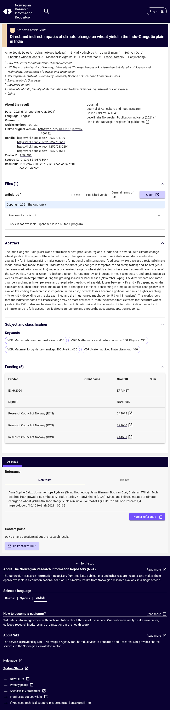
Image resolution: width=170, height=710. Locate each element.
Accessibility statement (25, 691)
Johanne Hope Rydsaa (50, 52)
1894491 (26, 155)
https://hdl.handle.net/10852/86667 (41, 142)
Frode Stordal (113, 57)
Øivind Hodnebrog (82, 52)
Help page (10, 660)
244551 (122, 437)
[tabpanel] (85, 499)
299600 (122, 425)
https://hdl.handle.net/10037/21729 (41, 137)
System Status (13, 668)
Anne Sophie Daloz (17, 52)
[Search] (46, 11)
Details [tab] (12, 461)
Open (149, 194)
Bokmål (10, 598)
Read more (154, 569)
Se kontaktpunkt (24, 546)
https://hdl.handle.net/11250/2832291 (43, 146)
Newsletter (17, 678)
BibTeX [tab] (125, 480)
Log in (154, 11)
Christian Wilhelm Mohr (23, 57)
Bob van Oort (133, 52)
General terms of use (123, 194)
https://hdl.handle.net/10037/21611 (41, 151)
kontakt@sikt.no (80, 702)
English (40, 597)
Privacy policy (19, 685)
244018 (122, 413)
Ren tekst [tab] (45, 480)
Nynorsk (25, 598)
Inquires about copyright (26, 696)
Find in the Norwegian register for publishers (115, 121)
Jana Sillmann (109, 52)
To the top (87, 563)
